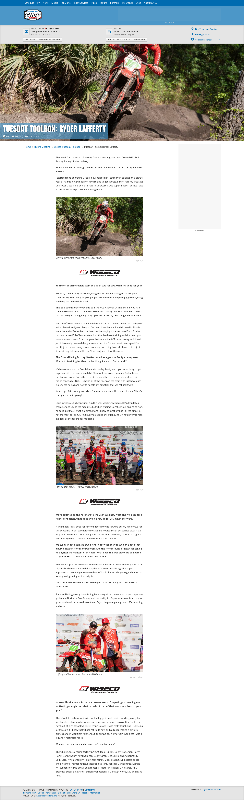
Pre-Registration (202, 34)
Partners (114, 2)
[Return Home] (32, 20)
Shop (138, 2)
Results (103, 2)
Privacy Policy (29, 792)
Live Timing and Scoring (206, 29)
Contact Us (90, 789)
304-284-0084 (76, 789)
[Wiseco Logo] (99, 273)
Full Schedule (139, 39)
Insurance (127, 2)
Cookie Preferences (47, 792)
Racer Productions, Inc (46, 795)
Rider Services (80, 2)
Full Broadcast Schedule (49, 39)
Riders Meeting (42, 146)
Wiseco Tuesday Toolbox (67, 146)
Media (54, 2)
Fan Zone (66, 2)
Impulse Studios (213, 789)
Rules (94, 2)
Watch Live (30, 39)
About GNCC (150, 2)
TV (38, 2)
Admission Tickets (203, 39)
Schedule (29, 2)
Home (28, 146)
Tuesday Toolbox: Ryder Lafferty (101, 146)
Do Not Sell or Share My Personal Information (79, 792)
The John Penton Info (118, 39)
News (46, 2)
